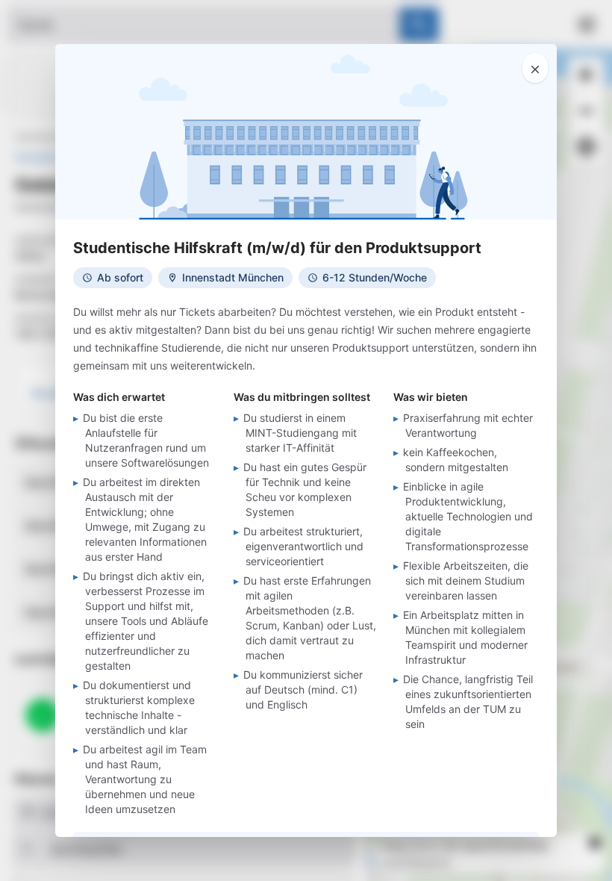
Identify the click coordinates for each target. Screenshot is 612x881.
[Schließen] (535, 68)
